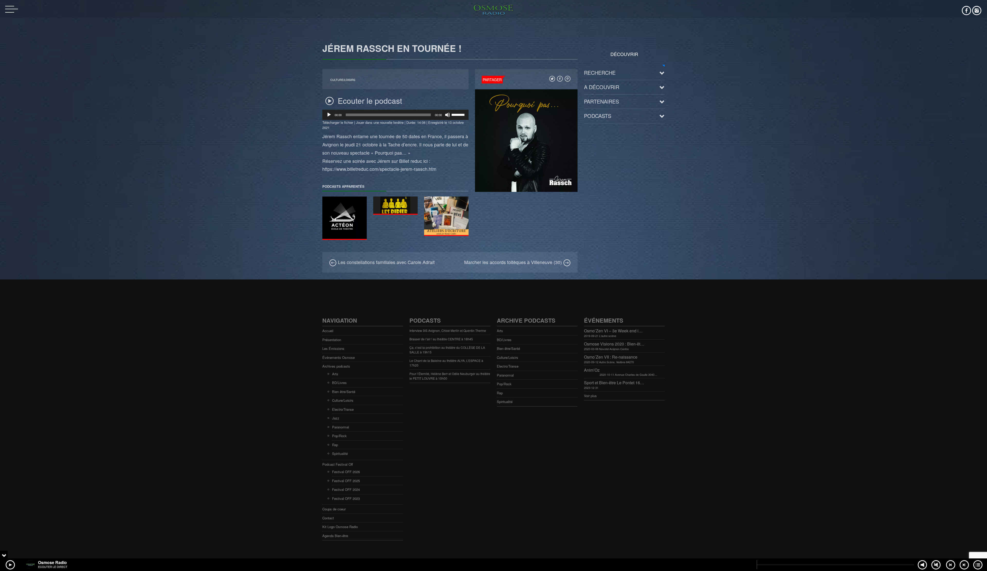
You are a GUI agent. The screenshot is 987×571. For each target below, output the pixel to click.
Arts (335, 373)
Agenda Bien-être (335, 535)
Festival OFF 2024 (346, 489)
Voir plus (590, 395)
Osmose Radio (52, 562)
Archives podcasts (336, 366)
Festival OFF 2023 (346, 498)
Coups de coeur (334, 509)
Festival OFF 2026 (346, 471)
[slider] (459, 114)
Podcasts (597, 115)
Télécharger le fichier (337, 122)
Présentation (331, 339)
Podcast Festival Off (337, 464)
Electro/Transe (343, 409)
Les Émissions (333, 348)
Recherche (600, 72)
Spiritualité (340, 453)
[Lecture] (329, 114)
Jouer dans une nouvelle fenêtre (380, 122)
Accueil (327, 330)
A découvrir (601, 87)
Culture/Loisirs (342, 80)
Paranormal (340, 427)
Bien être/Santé (343, 391)
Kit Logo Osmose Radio (340, 526)
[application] (395, 115)
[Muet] (447, 114)
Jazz (335, 418)
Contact (328, 518)
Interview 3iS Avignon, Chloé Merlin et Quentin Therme (447, 330)
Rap (335, 444)
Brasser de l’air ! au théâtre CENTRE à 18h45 (441, 339)
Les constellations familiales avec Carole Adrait (386, 262)
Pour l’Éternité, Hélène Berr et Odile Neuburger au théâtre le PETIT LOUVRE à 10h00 (449, 375)
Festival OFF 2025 (346, 480)
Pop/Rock (339, 435)
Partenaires (601, 101)
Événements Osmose (338, 357)
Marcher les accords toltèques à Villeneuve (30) (513, 262)
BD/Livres (339, 382)
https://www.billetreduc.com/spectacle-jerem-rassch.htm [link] (379, 169)
